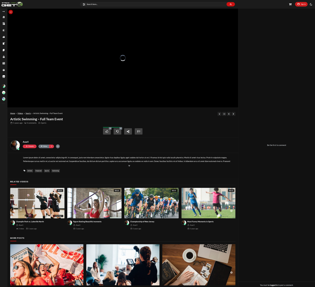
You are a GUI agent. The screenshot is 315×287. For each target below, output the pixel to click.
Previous (14, 211)
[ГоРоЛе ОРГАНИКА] (4, 92)
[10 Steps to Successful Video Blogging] (181, 264)
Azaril (26, 141)
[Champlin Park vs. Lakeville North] (233, 114)
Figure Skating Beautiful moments (87, 221)
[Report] (139, 131)
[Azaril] (4, 86)
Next (231, 211)
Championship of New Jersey (142, 221)
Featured (38, 171)
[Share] (128, 131)
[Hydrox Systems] (4, 99)
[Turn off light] (219, 114)
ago (18, 123)
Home (12, 113)
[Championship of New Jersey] (229, 114)
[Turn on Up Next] (224, 114)
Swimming (55, 171)
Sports (28, 113)
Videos (20, 113)
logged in (274, 285)
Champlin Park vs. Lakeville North (30, 221)
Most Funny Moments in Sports (200, 221)
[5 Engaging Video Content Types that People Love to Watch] (105, 264)
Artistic (30, 171)
